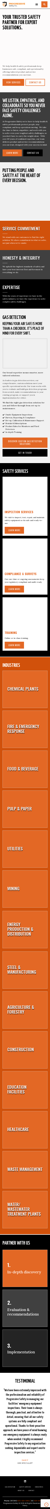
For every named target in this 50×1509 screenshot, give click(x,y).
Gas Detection (10, 1487)
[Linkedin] (25, 1481)
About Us (21, 1490)
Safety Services (25, 1487)
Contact (31, 1490)
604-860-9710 (40, 1501)
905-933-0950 (23, 1501)
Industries (39, 1487)
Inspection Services (19, 512)
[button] (37, 4)
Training (11, 632)
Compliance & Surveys (21, 574)
